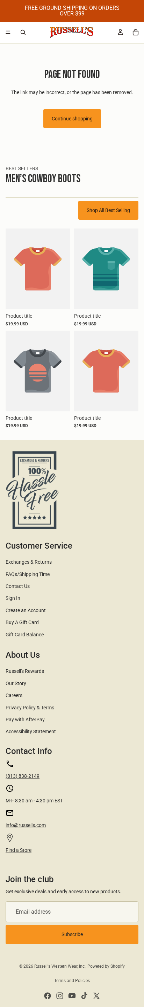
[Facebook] (47, 996)
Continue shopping (72, 118)
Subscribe (72, 934)
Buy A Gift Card (22, 622)
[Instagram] (60, 996)
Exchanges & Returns (29, 562)
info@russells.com (26, 825)
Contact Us (18, 586)
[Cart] (135, 32)
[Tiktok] (84, 996)
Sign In (13, 598)
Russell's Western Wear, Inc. (60, 966)
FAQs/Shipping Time (28, 574)
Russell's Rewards (25, 671)
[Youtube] (72, 996)
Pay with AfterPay (25, 719)
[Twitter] (96, 996)
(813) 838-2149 (22, 776)
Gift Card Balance (25, 634)
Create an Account (26, 610)
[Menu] (8, 32)
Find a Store (18, 850)
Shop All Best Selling (108, 210)
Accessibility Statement (31, 731)
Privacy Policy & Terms (30, 707)
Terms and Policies (72, 980)
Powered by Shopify (106, 966)
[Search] (23, 32)
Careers (14, 695)
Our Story (16, 683)
